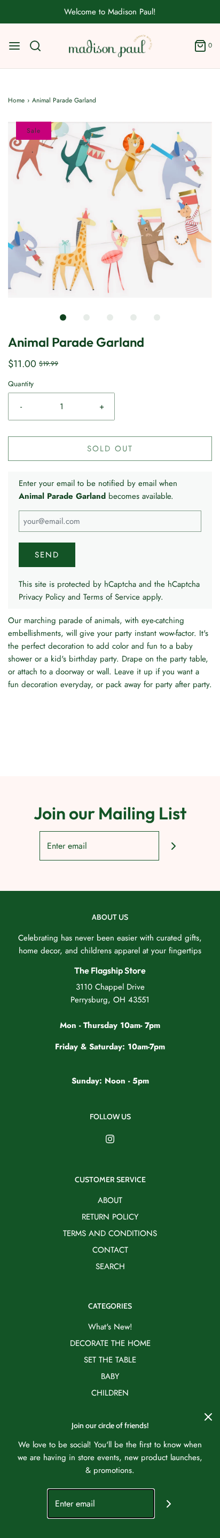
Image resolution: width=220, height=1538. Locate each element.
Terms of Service (111, 597)
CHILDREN (110, 1393)
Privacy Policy (42, 597)
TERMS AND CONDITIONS (110, 1233)
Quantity (21, 384)
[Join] (173, 845)
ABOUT (110, 1200)
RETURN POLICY (110, 1217)
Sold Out (110, 449)
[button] (110, 210)
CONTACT (110, 1250)
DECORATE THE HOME (110, 1343)
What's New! (110, 1327)
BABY (110, 1376)
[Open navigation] (14, 45)
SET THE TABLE (110, 1360)
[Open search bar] (39, 45)
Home (16, 100)
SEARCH (110, 1266)
